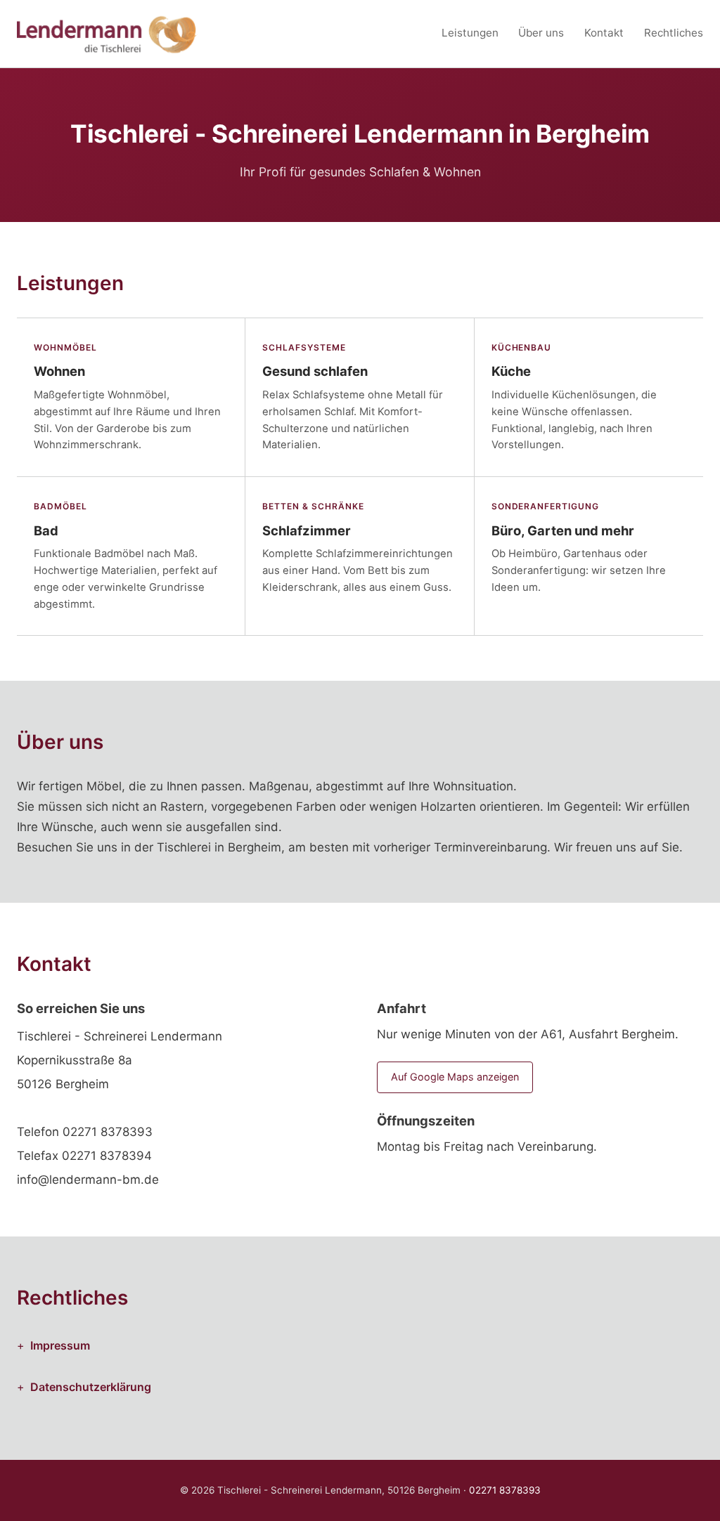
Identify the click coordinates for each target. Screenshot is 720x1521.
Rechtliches (673, 32)
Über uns (541, 32)
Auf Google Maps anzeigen (455, 1077)
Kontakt (604, 32)
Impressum (60, 1345)
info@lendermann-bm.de (88, 1180)
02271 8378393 (108, 1132)
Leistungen (470, 32)
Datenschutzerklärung (90, 1387)
